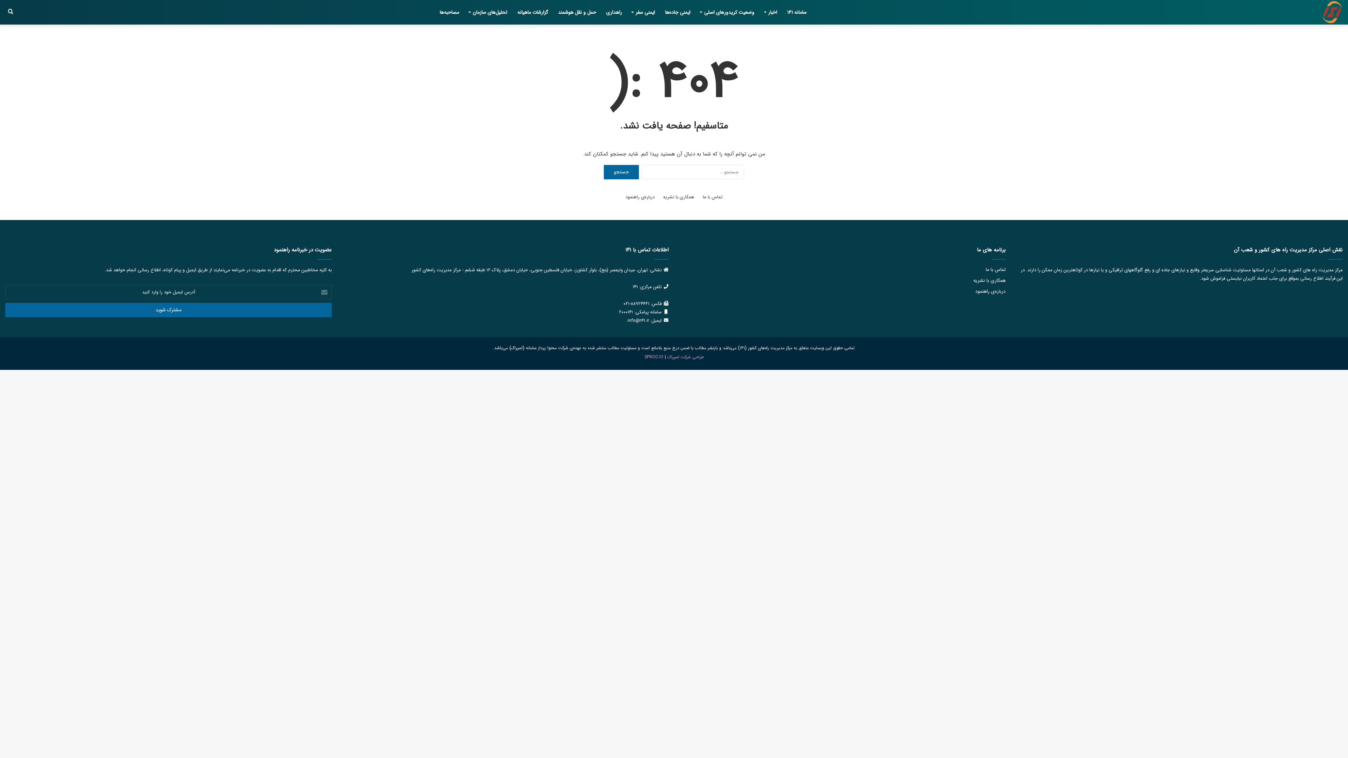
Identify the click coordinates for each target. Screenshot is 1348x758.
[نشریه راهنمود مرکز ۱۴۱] (1332, 12)
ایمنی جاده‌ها (677, 12)
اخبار (772, 12)
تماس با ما (712, 197)
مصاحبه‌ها (449, 12)
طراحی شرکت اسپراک (685, 357)
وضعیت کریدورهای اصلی (729, 12)
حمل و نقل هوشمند (577, 12)
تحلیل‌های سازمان (490, 12)
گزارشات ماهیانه (532, 12)
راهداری (614, 12)
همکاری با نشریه (678, 197)
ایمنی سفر (645, 12)
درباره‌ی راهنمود (640, 197)
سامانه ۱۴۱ (797, 12)
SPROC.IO (654, 357)
